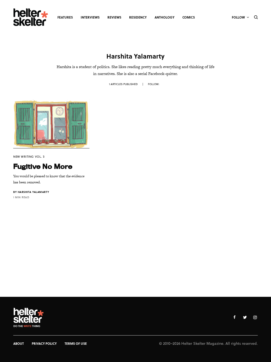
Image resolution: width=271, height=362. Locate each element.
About (18, 343)
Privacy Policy (44, 343)
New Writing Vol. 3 (29, 156)
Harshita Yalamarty (33, 192)
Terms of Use (76, 343)
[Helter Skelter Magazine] (30, 17)
